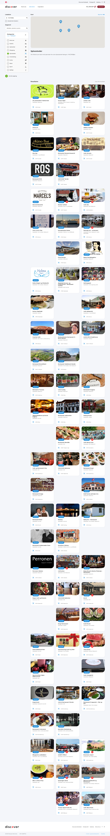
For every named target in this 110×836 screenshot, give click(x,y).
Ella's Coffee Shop (38, 780)
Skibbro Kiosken (88, 127)
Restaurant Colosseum (39, 729)
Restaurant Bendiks (64, 442)
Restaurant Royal (89, 468)
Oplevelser (101, 6)
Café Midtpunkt (88, 311)
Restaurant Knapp (38, 494)
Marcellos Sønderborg (64, 729)
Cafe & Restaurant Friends (66, 702)
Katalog (98, 2)
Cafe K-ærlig (61, 389)
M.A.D (85, 598)
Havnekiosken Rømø (64, 230)
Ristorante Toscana (38, 389)
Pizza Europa (62, 257)
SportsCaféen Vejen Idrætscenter (39, 676)
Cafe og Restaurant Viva (40, 468)
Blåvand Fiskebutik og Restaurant (90, 781)
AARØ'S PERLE (62, 755)
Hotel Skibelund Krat (39, 649)
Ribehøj (60, 519)
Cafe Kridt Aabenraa (64, 468)
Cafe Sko (86, 204)
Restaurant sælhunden (65, 415)
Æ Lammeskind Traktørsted (41, 100)
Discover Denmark (83, 2)
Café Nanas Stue (88, 442)
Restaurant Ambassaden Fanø (41, 545)
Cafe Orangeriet (88, 675)
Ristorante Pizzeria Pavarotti (66, 153)
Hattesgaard (87, 283)
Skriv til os (97, 826)
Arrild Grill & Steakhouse (91, 337)
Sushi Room (87, 623)
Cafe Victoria (87, 153)
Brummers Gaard (88, 755)
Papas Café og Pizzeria (39, 598)
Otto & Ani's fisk (37, 230)
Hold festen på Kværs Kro (91, 494)
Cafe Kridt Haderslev (64, 598)
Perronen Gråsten (38, 571)
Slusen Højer (61, 100)
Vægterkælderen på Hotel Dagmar (40, 416)
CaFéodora (61, 571)
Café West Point (88, 807)
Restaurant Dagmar (89, 389)
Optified (103, 833)
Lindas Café (87, 100)
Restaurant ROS (37, 179)
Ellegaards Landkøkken (39, 755)
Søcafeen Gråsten (63, 545)
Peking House (88, 415)
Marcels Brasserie (38, 204)
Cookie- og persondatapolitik (92, 833)
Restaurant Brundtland (39, 364)
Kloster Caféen (62, 204)
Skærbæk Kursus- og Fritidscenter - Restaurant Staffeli (65, 284)
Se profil (36, 97)
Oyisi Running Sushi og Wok (66, 649)
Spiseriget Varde (63, 780)
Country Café (36, 337)
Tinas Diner (87, 649)
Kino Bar (35, 153)
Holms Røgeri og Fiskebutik (41, 283)
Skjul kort (100, 14)
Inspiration (41, 6)
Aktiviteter (32, 6)
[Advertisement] (16, 89)
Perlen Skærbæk (37, 311)
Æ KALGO (35, 127)
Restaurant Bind (37, 519)
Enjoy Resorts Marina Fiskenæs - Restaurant (93, 571)
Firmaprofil (92, 2)
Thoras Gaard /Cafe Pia (65, 807)
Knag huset (36, 702)
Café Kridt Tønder (63, 179)
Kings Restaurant (63, 623)
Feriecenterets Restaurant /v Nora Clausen (66, 337)
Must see (23, 6)
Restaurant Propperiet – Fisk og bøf (93, 703)
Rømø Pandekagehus (90, 257)
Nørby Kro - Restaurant (90, 519)
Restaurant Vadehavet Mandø (67, 364)
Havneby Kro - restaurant (91, 230)
